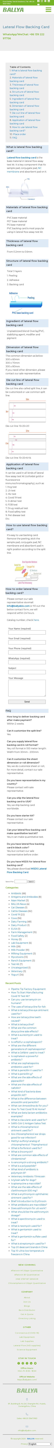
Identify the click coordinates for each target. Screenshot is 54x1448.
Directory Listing (27, 1318)
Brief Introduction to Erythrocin (28, 1201)
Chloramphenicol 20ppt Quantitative (27, 1283)
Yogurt (15, 974)
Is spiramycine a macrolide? (26, 1183)
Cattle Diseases (19, 911)
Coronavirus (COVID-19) (27, 1333)
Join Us (27, 1302)
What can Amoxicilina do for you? (29, 1105)
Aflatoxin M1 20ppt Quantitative (27, 1270)
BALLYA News (18, 904)
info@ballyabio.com (18, 606)
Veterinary (17, 971)
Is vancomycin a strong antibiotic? (29, 1162)
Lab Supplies (27, 1341)
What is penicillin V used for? (27, 1070)
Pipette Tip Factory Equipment (28, 989)
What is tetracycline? (22, 1024)
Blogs (27, 1306)
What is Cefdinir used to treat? (28, 1052)
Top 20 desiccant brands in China (29, 1247)
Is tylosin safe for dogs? (23, 1180)
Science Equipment (27, 1349)
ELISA (14, 929)
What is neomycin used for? (26, 1226)
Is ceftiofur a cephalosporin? (26, 1042)
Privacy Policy (27, 1444)
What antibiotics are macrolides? (29, 1205)
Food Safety (17, 936)
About (27, 1297)
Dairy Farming (19, 921)
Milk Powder (18, 950)
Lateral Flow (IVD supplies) (27, 1345)
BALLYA (30, 1438)
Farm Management (22, 932)
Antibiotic (16, 893)
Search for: (10, 882)
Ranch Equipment (21, 960)
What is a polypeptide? (23, 1166)
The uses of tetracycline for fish (28, 1006)
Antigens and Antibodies (24, 897)
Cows (14, 918)
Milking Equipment (21, 953)
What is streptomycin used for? (28, 1243)
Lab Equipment (19, 943)
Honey (14, 939)
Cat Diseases (18, 907)
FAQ (14, 137)
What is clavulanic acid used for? (29, 1120)
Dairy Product (19, 925)
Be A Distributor (27, 1310)
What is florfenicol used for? (26, 1148)
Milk (13, 946)
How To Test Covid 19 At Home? (28, 1109)
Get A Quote (27, 1314)
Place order (19, 134)
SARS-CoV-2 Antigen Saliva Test (28, 1123)
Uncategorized (19, 967)
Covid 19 (15, 914)
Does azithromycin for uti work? (28, 1208)
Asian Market (18, 900)
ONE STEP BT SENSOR (27, 1279)
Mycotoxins (17, 957)
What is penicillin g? (22, 1074)
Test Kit (15, 964)
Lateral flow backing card (21, 157)
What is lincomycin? (22, 1151)
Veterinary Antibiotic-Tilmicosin (28, 1176)
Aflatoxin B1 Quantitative (27, 1275)
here (36, 620)
